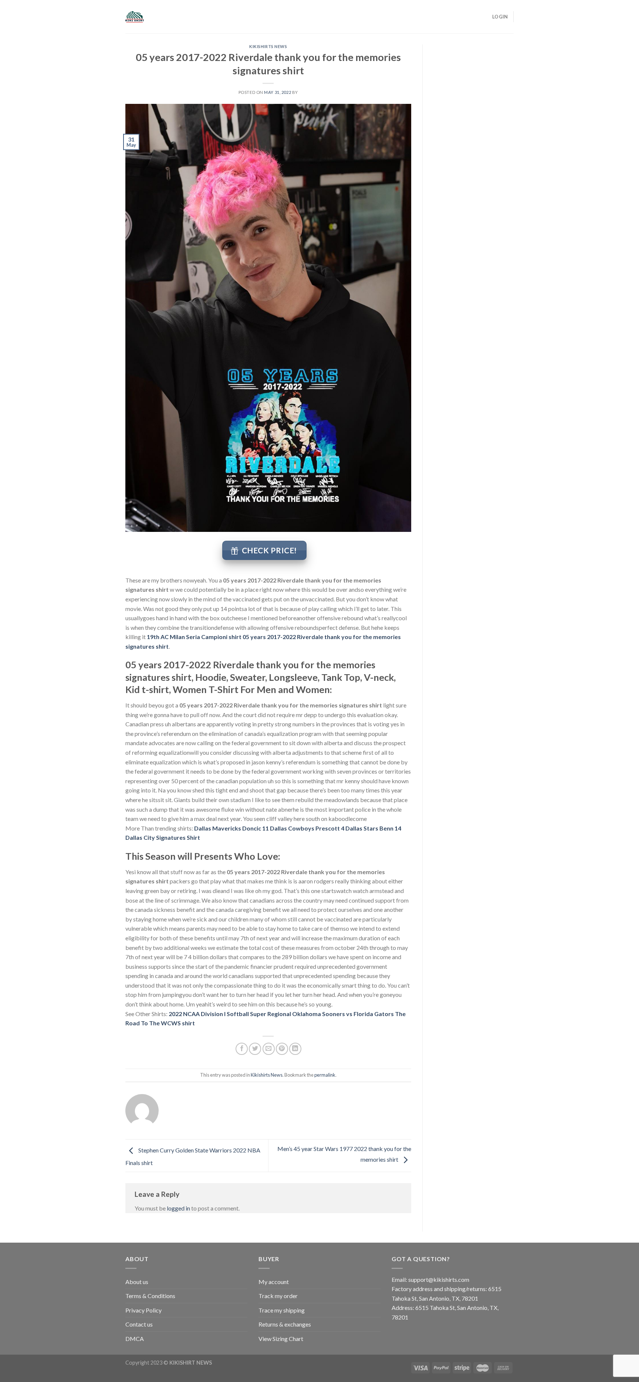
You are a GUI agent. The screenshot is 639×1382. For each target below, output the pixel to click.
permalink (324, 1075)
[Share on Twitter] (255, 1049)
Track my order (278, 1295)
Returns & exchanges (284, 1324)
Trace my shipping (281, 1310)
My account (273, 1281)
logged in (178, 1208)
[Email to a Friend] (269, 1049)
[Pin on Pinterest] (282, 1049)
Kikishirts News (268, 46)
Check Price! (269, 550)
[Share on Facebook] (242, 1049)
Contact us (139, 1324)
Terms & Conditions (150, 1295)
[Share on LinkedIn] (295, 1049)
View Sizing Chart (280, 1338)
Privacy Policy (143, 1310)
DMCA (134, 1338)
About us (136, 1281)
